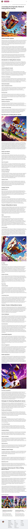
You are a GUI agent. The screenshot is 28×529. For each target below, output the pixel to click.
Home (2, 4)
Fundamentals (9, 4)
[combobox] (18, 1)
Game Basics (5, 4)
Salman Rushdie (4, 10)
